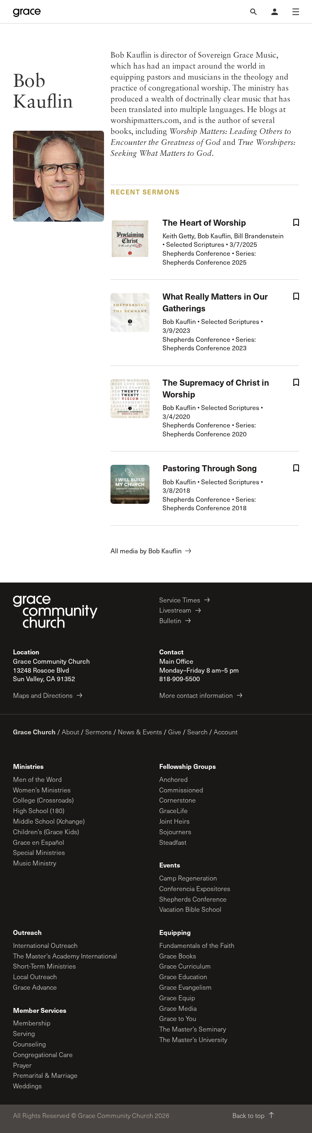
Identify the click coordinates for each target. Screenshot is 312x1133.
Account (226, 731)
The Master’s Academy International (65, 956)
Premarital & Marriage (45, 1075)
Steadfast (172, 842)
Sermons (98, 731)
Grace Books (177, 956)
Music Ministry (34, 863)
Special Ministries (39, 852)
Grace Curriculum (185, 966)
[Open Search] (253, 11)
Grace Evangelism (185, 987)
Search (197, 731)
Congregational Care (43, 1054)
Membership (31, 1023)
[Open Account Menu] (274, 11)
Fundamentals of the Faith (196, 945)
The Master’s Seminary (192, 1029)
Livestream (175, 610)
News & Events (140, 731)
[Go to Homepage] (27, 12)
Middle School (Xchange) (48, 821)
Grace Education (183, 976)
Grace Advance (35, 987)
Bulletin (170, 620)
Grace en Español (38, 842)
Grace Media (178, 1008)
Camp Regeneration (188, 878)
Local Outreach (35, 976)
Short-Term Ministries (44, 966)
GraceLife (173, 810)
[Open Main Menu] (295, 11)
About (70, 731)
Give (174, 731)
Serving (24, 1033)
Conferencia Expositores (194, 888)
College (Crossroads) (43, 800)
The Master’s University (193, 1039)
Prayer (22, 1065)
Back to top (248, 1115)
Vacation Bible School (190, 909)
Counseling (29, 1044)
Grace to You (177, 1018)
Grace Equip (177, 997)
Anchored (173, 779)
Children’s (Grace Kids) (46, 831)
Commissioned (181, 790)
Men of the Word (37, 779)
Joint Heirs (174, 821)
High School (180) (38, 810)
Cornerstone (177, 800)
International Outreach (45, 945)
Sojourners (175, 831)
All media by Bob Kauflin (146, 550)
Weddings (27, 1085)
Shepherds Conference (193, 899)
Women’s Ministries (42, 790)
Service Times (179, 600)
